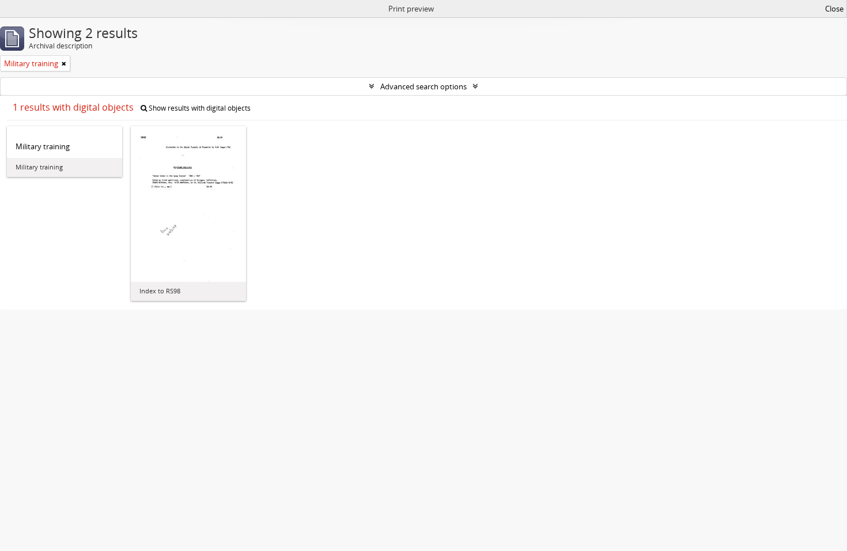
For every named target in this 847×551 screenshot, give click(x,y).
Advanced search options (423, 86)
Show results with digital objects (199, 108)
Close (834, 8)
